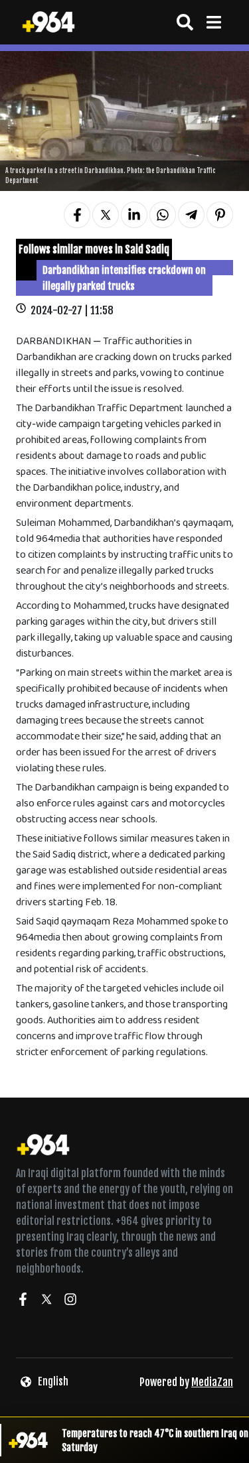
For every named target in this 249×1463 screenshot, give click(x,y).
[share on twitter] (105, 215)
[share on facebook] (77, 215)
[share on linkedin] (134, 215)
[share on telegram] (191, 215)
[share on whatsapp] (162, 215)
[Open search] (185, 22)
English (53, 1381)
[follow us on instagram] (70, 1301)
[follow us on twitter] (46, 1301)
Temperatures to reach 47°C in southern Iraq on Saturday (155, 1440)
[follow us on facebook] (22, 1301)
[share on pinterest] (220, 215)
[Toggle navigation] (213, 22)
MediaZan (212, 1382)
